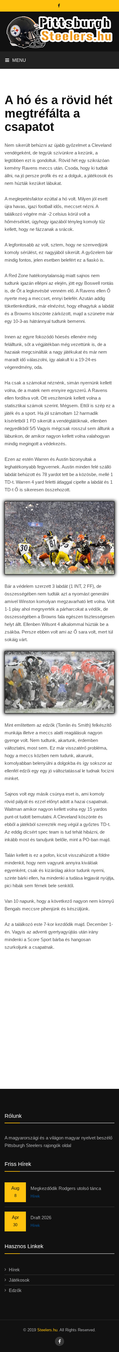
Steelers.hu (47, 1330)
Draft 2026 (41, 1217)
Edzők (15, 1290)
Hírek (35, 1196)
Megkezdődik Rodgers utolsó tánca (66, 1188)
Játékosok (19, 1280)
